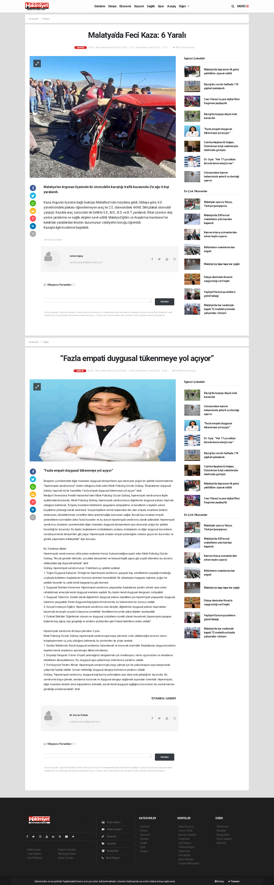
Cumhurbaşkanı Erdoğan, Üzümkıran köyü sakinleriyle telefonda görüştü (221, 146)
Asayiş (171, 6)
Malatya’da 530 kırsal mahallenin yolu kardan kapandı (218, 219)
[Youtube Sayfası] (48, 836)
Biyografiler (223, 834)
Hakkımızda (33, 849)
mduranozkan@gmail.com (85, 721)
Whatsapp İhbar (67, 853)
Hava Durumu (186, 826)
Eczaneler (184, 838)
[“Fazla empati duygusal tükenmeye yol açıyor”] (103, 420)
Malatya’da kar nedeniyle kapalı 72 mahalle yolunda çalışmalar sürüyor (219, 309)
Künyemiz (112, 850)
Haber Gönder (66, 857)
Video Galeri (114, 829)
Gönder (164, 301)
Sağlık (151, 6)
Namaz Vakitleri (187, 834)
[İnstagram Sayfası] (41, 836)
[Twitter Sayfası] (35, 836)
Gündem (99, 6)
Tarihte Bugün (186, 847)
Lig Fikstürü (184, 842)
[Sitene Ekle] (74, 836)
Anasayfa (34, 18)
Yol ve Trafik (185, 830)
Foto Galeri (113, 822)
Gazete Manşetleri (188, 863)
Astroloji (221, 842)
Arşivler (111, 843)
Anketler (221, 830)
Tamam (235, 881)
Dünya (112, 6)
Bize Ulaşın (112, 857)
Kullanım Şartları (67, 849)
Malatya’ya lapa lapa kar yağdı (222, 264)
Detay (220, 881)
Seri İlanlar (184, 855)
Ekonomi (125, 6)
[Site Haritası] (68, 836)
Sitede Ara (223, 826)
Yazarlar (111, 836)
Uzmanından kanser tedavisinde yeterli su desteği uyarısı (221, 176)
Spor (161, 6)
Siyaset (139, 6)
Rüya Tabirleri (224, 838)
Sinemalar (184, 851)
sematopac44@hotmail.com (86, 262)
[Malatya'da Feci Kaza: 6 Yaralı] (103, 116)
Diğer (183, 6)
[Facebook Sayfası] (28, 836)
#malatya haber (53, 239)
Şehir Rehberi (186, 859)
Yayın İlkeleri (34, 853)
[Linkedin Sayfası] (54, 836)
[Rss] (61, 836)
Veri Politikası (34, 857)
